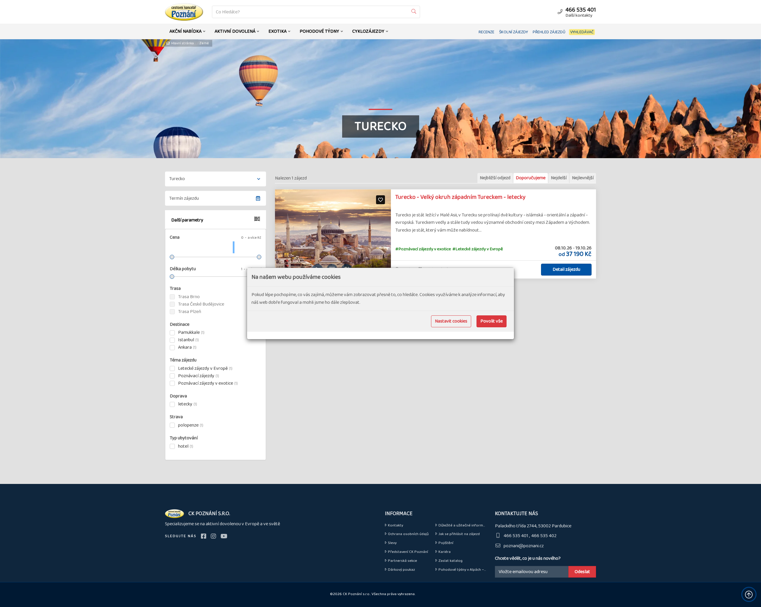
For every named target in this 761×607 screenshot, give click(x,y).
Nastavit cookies (451, 321)
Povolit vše (491, 321)
